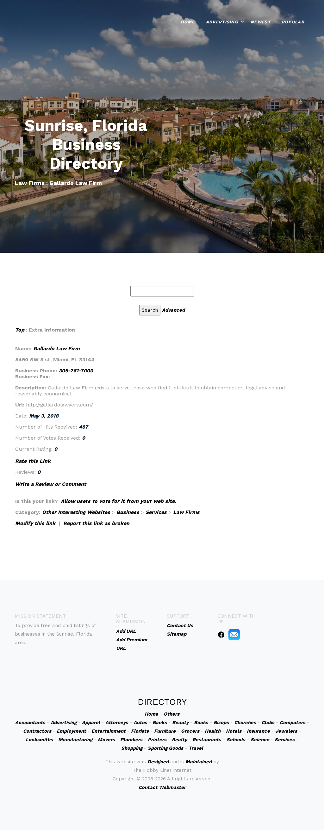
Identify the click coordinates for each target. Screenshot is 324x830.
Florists (140, 731)
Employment (71, 731)
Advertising (222, 22)
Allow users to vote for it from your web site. (118, 501)
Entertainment (108, 731)
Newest (261, 22)
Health (213, 731)
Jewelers (286, 731)
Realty (179, 739)
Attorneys (116, 722)
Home (188, 22)
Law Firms (186, 512)
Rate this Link (33, 461)
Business (127, 512)
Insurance (258, 731)
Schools (236, 739)
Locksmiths (39, 739)
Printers (157, 739)
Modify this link (35, 523)
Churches (245, 722)
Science (260, 739)
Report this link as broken (96, 523)
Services (156, 512)
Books (201, 722)
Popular (293, 22)
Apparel (91, 722)
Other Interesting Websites (76, 512)
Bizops (221, 722)
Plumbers (131, 739)
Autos (140, 722)
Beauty (180, 722)
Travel (196, 748)
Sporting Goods (165, 748)
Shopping (131, 748)
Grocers (190, 731)
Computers (292, 722)
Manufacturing (75, 739)
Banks (160, 722)
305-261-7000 (76, 371)
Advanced (173, 310)
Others (171, 714)
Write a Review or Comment (50, 484)
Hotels (233, 731)
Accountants (30, 722)
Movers (106, 739)
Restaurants (206, 739)
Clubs (267, 722)
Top (19, 330)
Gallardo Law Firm (56, 348)
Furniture (165, 731)
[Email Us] (234, 634)
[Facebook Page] (221, 634)
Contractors (37, 731)
